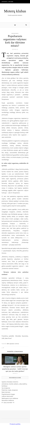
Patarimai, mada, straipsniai (10, 390)
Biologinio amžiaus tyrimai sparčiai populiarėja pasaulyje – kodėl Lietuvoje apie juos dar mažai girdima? (15, 369)
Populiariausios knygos (8, 394)
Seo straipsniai (6, 388)
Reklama (10, 1)
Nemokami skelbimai (8, 400)
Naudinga (15, 33)
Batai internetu (6, 392)
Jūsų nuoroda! (8, 402)
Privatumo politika (15, 424)
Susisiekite (5, 1)
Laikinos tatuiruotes (7, 396)
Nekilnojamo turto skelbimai (10, 398)
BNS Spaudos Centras (13, 343)
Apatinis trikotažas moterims (10, 382)
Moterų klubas (15, 11)
